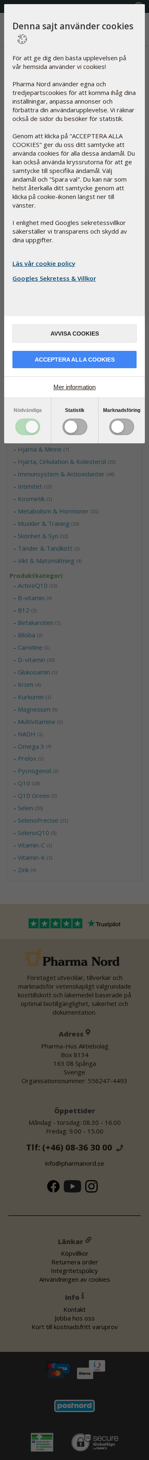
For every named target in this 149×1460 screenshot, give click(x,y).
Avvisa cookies (74, 333)
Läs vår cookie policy (43, 263)
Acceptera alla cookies (75, 359)
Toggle (27, 427)
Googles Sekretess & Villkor (54, 278)
